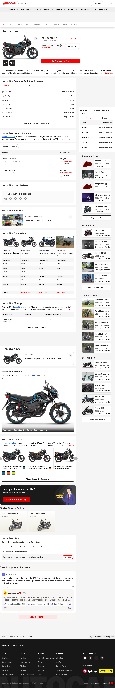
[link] (88, 163)
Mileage (19, 24)
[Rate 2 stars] (10, 198)
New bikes (23, 658)
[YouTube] (85, 658)
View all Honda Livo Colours (36, 479)
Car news (5, 670)
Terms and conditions (64, 670)
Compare (66, 164)
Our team (59, 662)
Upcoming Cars (7, 662)
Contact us (42, 670)
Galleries (71, 9)
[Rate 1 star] (5, 198)
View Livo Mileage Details (36, 327)
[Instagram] (90, 658)
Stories (94, 9)
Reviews (47, 9)
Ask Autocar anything (46, 658)
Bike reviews (24, 666)
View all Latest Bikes (95, 420)
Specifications (19, 86)
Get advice (103, 9)
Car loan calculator (9, 674)
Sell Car (41, 674)
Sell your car (84, 9)
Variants (37, 24)
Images (46, 24)
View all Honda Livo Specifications (36, 123)
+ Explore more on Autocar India (13, 645)
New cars (5, 658)
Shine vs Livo (43, 292)
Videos (65, 24)
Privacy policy (61, 666)
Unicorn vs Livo (25, 292)
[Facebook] (96, 658)
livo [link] (30, 637)
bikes (11, 637)
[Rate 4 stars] (20, 198)
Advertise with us (62, 674)
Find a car (12, 9)
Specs (28, 24)
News (37, 9)
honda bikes (21, 637)
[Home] (5, 9)
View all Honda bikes (95, 287)
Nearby (105, 118)
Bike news (23, 670)
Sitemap (41, 666)
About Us (59, 658)
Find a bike (25, 9)
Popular (88, 118)
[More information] (60, 45)
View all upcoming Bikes (95, 218)
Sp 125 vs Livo (61, 292)
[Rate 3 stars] (15, 198)
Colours (56, 24)
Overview (6, 86)
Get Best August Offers (60, 61)
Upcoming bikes (25, 662)
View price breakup (66, 161)
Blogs (40, 662)
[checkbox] (61, 164)
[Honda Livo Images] (20, 49)
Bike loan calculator (27, 674)
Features (59, 9)
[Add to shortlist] (36, 38)
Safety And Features (36, 86)
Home (3, 637)
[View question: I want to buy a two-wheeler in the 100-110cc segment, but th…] (38, 592)
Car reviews (6, 666)
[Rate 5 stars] (25, 198)
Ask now (68, 557)
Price (10, 24)
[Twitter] (102, 658)
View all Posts (36, 617)
